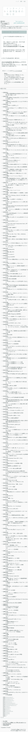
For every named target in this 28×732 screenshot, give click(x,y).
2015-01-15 (5, 298)
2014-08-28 (5, 324)
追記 (25, 1)
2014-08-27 (5, 329)
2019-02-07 (5, 208)
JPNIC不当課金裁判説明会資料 (10, 46)
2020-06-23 (5, 165)
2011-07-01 (5, 479)
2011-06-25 (5, 485)
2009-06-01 (5, 585)
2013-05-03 (5, 398)
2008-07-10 (5, 635)
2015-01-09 (5, 302)
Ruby (17, 730)
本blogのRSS (6, 725)
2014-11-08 (5, 312)
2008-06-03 (5, 653)
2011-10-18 (5, 467)
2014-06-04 (5, 345)
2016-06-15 (5, 253)
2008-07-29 (5, 629)
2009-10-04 (5, 568)
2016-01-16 (5, 258)
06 (7, 697)
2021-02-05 (5, 156)
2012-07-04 (5, 432)
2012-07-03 (5, 436)
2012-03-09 (5, 453)
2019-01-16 (5, 215)
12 (12, 699)
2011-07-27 (5, 475)
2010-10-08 (5, 514)
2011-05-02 (5, 490)
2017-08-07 (5, 237)
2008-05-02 (5, 688)
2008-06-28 (5, 641)
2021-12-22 (5, 137)
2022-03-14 (5, 121)
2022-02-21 (5, 126)
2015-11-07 (5, 264)
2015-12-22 (5, 262)
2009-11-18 (5, 554)
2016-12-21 (5, 248)
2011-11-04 (5, 459)
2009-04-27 (5, 589)
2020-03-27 (5, 174)
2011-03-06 (5, 494)
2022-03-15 (5, 118)
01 (5, 699)
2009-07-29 (5, 574)
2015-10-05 (5, 268)
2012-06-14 (5, 449)
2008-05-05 (5, 680)
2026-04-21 (5, 92)
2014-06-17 (5, 340)
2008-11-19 (5, 611)
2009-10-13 (5, 562)
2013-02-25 (5, 414)
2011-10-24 (5, 464)
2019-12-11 (5, 189)
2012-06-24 (5, 442)
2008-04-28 (5, 691)
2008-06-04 (5, 650)
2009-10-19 (5, 559)
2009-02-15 (5, 605)
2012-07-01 (5, 438)
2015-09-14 (5, 272)
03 (6, 698)
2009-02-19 (5, 601)
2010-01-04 (5, 544)
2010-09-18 (5, 520)
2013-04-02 (5, 409)
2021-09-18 (5, 140)
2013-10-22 (5, 372)
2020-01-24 (5, 182)
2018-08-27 (5, 226)
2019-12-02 (5, 194)
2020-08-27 (5, 159)
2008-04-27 (5, 693)
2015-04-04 (5, 284)
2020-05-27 (5, 168)
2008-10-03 (5, 613)
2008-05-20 (5, 666)
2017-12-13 (5, 232)
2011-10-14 (5, 469)
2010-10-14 (5, 510)
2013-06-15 (5, 396)
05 (6, 697)
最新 (21, 1)
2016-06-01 (5, 255)
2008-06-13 (5, 648)
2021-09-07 (5, 143)
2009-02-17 (5, 604)
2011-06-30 (5, 482)
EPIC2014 (3, 21)
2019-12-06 (5, 191)
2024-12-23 (5, 100)
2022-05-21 (5, 110)
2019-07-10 (5, 200)
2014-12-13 (5, 306)
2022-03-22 (5, 114)
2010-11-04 (5, 507)
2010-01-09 (5, 541)
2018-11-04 (5, 219)
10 (11, 697)
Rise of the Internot (7, 723)
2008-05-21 (5, 660)
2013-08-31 (5, 386)
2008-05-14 (5, 675)
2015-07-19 (5, 277)
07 (8, 697)
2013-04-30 (5, 402)
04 (5, 697)
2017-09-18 (5, 235)
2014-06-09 (5, 342)
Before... (6, 73)
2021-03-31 (5, 148)
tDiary (18, 729)
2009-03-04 (5, 595)
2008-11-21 (5, 609)
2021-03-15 (5, 152)
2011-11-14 (5, 457)
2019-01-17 (5, 212)
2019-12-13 (5, 186)
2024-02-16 (5, 104)
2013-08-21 (5, 390)
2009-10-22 (5, 557)
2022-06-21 (5, 106)
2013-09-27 (5, 380)
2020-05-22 (5, 172)
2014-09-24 (5, 321)
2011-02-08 (5, 497)
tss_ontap (22, 46)
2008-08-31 (5, 617)
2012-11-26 (5, 425)
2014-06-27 (5, 336)
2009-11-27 (5, 550)
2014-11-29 (5, 308)
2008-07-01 (5, 638)
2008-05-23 (5, 658)
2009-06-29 (5, 577)
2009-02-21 (5, 598)
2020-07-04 (5, 163)
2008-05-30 (5, 655)
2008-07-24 (5, 633)
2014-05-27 (5, 349)
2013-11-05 (5, 370)
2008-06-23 (5, 645)
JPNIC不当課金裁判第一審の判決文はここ (11, 62)
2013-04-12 (5, 406)
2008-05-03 (5, 684)
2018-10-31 (5, 222)
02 (5, 698)
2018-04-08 (5, 228)
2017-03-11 (5, 244)
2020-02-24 (5, 177)
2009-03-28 (5, 591)
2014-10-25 (5, 317)
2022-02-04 (5, 131)
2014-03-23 (5, 360)
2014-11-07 (5, 315)
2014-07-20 (5, 333)
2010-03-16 (5, 532)
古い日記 (5, 721)
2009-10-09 (5, 566)
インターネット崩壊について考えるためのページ (14, 722)
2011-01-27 (5, 499)
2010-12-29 (5, 504)
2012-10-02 (5, 428)
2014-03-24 (5, 356)
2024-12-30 (5, 96)
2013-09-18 (5, 384)
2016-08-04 (5, 250)
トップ (17, 1)
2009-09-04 (5, 572)
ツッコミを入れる (17, 70)
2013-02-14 (5, 416)
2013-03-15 (5, 411)
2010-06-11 (5, 528)
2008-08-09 (5, 620)
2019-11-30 (5, 198)
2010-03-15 (5, 534)
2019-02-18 (5, 204)
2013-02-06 (5, 419)
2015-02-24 (5, 291)
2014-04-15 (5, 352)
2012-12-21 (5, 423)
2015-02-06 (5, 295)
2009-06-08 (5, 581)
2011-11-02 (5, 462)
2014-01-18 (7, 32)
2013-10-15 (5, 376)
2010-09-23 (5, 516)
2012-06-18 (5, 446)
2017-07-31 (5, 241)
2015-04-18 (5, 280)
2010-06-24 (5, 524)
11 (12, 697)
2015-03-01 (5, 288)
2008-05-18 (5, 672)
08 (11, 703)
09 (11, 698)
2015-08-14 (5, 275)
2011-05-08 (5, 488)
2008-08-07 (5, 624)
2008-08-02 (5, 626)
